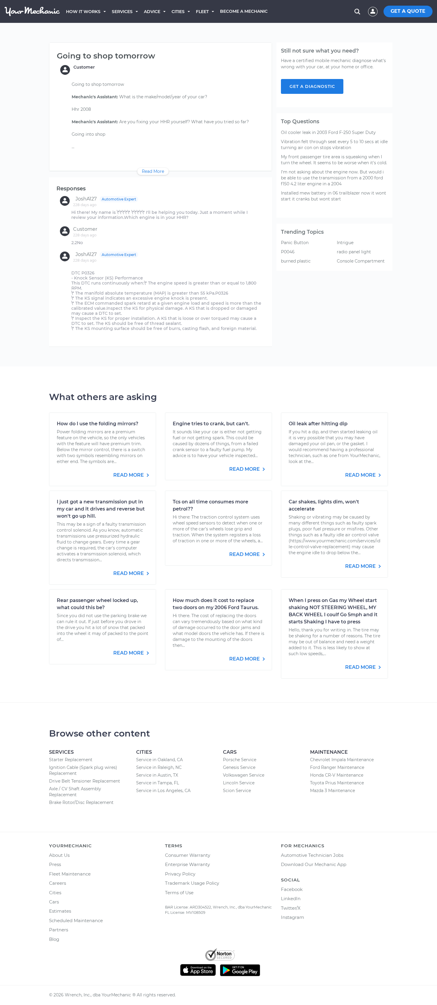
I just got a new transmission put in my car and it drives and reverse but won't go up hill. (101, 509)
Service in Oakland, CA (159, 759)
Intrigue (345, 242)
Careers (57, 883)
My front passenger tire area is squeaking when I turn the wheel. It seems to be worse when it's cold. (334, 159)
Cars (54, 902)
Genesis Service (239, 767)
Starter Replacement (70, 759)
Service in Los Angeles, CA (163, 790)
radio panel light (354, 252)
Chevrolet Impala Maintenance (342, 759)
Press (55, 864)
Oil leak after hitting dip (318, 423)
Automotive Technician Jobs (312, 855)
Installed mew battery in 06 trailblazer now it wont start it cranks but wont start (333, 196)
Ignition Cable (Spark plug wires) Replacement (83, 770)
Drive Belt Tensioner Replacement (84, 781)
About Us (59, 855)
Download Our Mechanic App (313, 864)
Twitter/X (291, 908)
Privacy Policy (180, 874)
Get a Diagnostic (312, 86)
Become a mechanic (244, 11)
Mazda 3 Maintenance (332, 790)
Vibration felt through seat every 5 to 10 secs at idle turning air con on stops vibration (334, 144)
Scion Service (237, 790)
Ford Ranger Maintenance (337, 767)
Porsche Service (239, 759)
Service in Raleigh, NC (159, 767)
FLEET (202, 11)
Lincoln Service (238, 783)
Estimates (60, 911)
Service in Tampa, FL (157, 783)
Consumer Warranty (187, 855)
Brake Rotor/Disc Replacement (81, 802)
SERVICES (122, 11)
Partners (58, 930)
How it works (83, 11)
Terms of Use (179, 892)
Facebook (292, 889)
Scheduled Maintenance (76, 920)
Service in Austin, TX (157, 775)
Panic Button (295, 242)
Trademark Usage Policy (192, 883)
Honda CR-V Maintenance (336, 775)
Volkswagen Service (243, 775)
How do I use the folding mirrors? (97, 423)
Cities (178, 11)
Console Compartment (361, 261)
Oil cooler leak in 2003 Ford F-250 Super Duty (328, 132)
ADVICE (152, 11)
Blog (54, 939)
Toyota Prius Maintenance (337, 783)
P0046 (288, 252)
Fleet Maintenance (70, 874)
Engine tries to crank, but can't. (211, 423)
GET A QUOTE (408, 11)
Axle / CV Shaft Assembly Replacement (75, 791)
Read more (129, 475)
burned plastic (296, 261)
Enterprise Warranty (187, 864)
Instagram (292, 917)
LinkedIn (291, 898)
